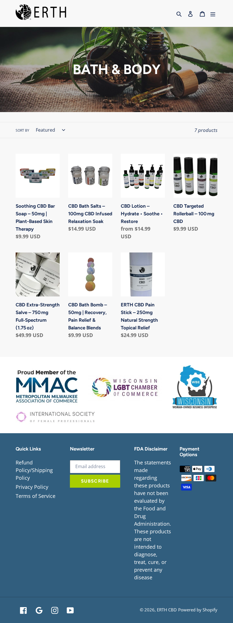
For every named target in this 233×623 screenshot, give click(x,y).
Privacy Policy (32, 486)
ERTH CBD (167, 610)
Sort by (22, 130)
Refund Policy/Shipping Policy (34, 470)
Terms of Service (35, 495)
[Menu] (212, 13)
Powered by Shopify (197, 610)
